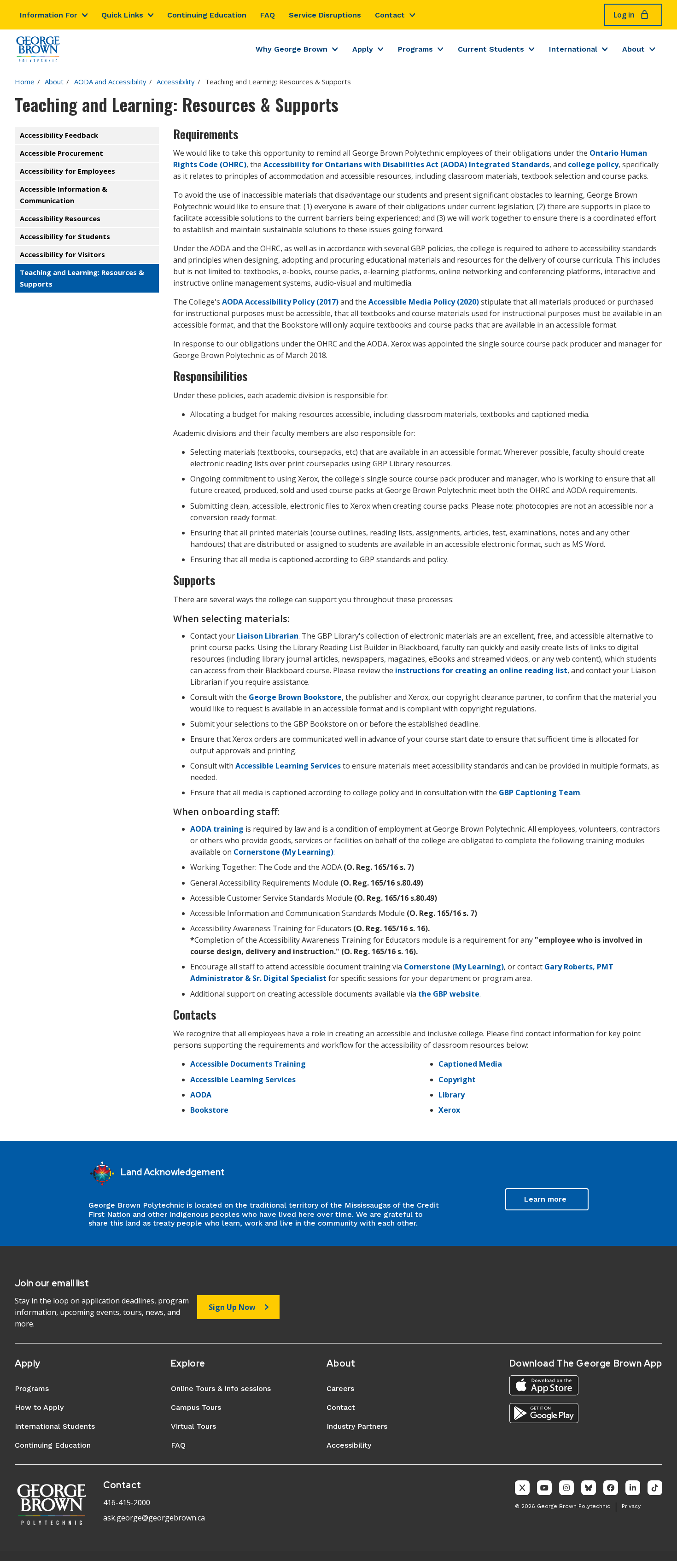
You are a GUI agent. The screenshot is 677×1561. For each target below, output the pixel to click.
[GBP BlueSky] (588, 1487)
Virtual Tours (193, 1426)
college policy (593, 164)
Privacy (631, 1506)
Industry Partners (357, 1426)
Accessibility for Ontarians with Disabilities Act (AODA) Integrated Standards (406, 164)
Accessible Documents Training (248, 1064)
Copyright (457, 1079)
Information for (48, 15)
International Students (55, 1426)
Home (25, 81)
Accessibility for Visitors (62, 254)
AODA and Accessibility (110, 81)
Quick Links (122, 15)
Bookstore (209, 1110)
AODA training (217, 829)
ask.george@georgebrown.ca (154, 1518)
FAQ (267, 15)
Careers (340, 1388)
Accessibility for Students (65, 236)
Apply (362, 49)
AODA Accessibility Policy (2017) (280, 302)
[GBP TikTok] (655, 1487)
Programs (415, 49)
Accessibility (176, 81)
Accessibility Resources (60, 218)
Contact (390, 15)
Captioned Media (470, 1064)
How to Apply (39, 1407)
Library (451, 1095)
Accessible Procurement (61, 153)
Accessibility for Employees (67, 171)
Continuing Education (206, 15)
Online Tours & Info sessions (221, 1388)
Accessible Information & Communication (63, 194)
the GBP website (448, 994)
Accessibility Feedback (59, 135)
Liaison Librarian (267, 636)
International (573, 49)
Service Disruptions (325, 15)
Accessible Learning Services (288, 766)
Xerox (449, 1110)
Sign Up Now (232, 1307)
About (633, 49)
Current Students (491, 49)
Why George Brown (291, 49)
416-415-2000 (126, 1502)
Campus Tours (196, 1407)
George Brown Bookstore (295, 697)
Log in (624, 15)
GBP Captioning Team (539, 792)
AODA (200, 1095)
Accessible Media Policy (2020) (423, 302)
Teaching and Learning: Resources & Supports (82, 278)
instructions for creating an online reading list (480, 670)
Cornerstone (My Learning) (283, 852)
